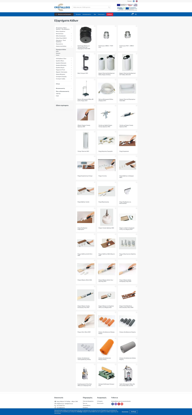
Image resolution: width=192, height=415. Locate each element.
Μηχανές (58, 53)
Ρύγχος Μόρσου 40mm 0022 (85, 280)
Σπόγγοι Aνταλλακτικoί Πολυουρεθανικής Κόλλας (84, 358)
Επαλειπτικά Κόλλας (61, 46)
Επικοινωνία (100, 403)
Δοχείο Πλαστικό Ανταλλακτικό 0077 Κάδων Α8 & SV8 (127, 74)
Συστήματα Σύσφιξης (61, 76)
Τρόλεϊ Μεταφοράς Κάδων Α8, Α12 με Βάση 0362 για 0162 (127, 384)
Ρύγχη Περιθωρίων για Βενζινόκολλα (125, 202)
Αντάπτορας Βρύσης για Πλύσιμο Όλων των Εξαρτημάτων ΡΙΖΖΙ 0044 (84, 47)
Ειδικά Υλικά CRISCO (61, 38)
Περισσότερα (125, 411)
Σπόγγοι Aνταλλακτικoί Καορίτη (127, 332)
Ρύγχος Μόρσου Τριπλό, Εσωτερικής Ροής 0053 (84, 306)
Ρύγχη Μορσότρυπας (104, 202)
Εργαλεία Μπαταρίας (61, 65)
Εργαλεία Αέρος (60, 60)
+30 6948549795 (60, 407)
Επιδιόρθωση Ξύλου (61, 58)
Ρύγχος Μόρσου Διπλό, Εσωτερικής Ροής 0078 (125, 280)
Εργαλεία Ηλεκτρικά (61, 63)
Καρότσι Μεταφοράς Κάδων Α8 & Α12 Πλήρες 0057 (85, 100)
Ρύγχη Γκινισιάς (103, 176)
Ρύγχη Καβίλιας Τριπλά (83, 202)
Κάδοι (57, 51)
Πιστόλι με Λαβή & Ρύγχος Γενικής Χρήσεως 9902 (105, 126)
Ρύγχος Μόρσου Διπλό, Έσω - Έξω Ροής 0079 (106, 280)
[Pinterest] (119, 404)
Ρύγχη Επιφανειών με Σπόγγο (85, 176)
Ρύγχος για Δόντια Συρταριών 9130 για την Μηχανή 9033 (126, 228)
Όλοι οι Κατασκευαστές (62, 91)
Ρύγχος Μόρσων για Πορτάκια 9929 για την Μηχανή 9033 (106, 306)
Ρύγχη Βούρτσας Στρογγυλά (105, 151)
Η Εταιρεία (99, 401)
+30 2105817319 (60, 405)
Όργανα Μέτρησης (60, 74)
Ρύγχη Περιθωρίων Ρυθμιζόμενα (82, 228)
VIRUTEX (58, 93)
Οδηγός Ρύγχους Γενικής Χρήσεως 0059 (84, 126)
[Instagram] (115, 404)
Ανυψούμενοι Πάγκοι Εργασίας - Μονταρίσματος (63, 28)
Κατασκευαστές (60, 88)
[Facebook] (112, 404)
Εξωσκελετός (59, 44)
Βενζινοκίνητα (59, 33)
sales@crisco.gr (69, 403)
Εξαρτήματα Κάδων (61, 49)
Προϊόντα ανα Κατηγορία (64, 14)
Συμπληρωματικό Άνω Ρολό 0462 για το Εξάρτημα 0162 (85, 384)
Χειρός (57, 55)
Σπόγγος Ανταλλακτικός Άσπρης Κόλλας (105, 358)
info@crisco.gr (60, 403)
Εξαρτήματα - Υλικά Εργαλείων (61, 41)
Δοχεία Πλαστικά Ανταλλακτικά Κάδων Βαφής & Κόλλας (106, 74)
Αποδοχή (133, 411)
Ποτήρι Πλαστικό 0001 (83, 151)
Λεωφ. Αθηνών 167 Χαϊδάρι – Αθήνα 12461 (67, 401)
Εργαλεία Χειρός (60, 67)
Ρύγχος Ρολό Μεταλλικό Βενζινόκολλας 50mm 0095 (126, 306)
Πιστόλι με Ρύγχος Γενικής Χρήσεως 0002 (126, 126)
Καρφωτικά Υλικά (60, 69)
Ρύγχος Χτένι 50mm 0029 (84, 332)
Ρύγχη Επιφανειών (124, 151)
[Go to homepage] (62, 7)
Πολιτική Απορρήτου (88, 401)
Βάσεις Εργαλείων (60, 31)
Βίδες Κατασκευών (61, 36)
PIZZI (57, 96)
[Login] (136, 14)
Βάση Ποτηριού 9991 (83, 73)
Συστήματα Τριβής (60, 78)
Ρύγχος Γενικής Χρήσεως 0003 (106, 228)
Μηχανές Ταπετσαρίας (61, 72)
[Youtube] (122, 404)
